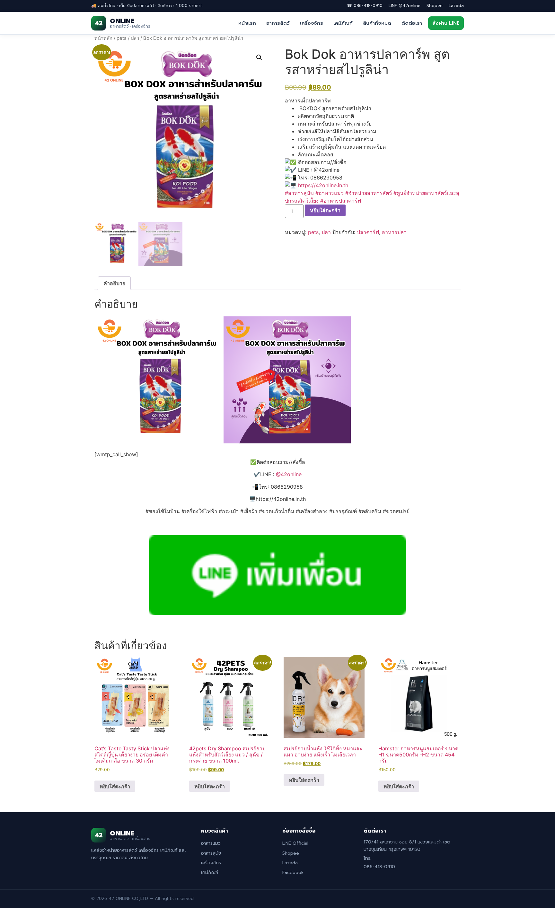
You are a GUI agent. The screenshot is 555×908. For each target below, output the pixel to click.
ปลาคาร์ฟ (368, 232)
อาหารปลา (394, 232)
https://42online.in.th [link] (323, 185)
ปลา (135, 38)
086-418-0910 (379, 866)
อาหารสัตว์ (278, 23)
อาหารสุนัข (211, 853)
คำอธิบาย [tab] (114, 283)
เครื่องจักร (311, 23)
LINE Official (295, 843)
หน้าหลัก (103, 38)
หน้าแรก (247, 23)
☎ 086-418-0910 (365, 6)
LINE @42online (404, 6)
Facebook (293, 872)
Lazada (456, 6)
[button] (259, 57)
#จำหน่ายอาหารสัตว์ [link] (368, 193)
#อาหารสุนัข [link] (299, 193)
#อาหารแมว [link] (329, 193)
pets (122, 38)
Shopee (435, 6)
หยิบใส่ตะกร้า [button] (115, 786)
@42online (289, 474)
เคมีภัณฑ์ (343, 23)
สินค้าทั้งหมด (377, 23)
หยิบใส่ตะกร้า (325, 210)
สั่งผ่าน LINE (446, 23)
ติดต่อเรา (411, 23)
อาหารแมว (211, 843)
